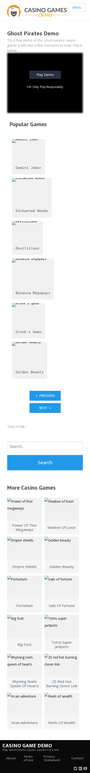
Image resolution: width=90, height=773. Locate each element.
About (11, 758)
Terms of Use (28, 758)
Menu (76, 7)
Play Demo (45, 74)
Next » (45, 408)
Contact (77, 758)
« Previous (45, 396)
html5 (21, 427)
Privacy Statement (52, 758)
